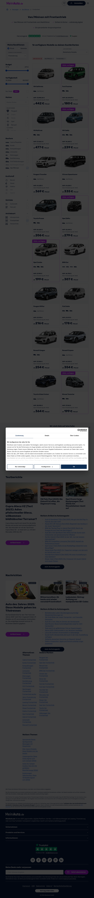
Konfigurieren (45, 466)
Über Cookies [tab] (74, 435)
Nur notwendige (20, 466)
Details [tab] (47, 435)
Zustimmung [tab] (19, 435)
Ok (74, 466)
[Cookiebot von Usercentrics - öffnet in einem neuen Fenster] (79, 430)
